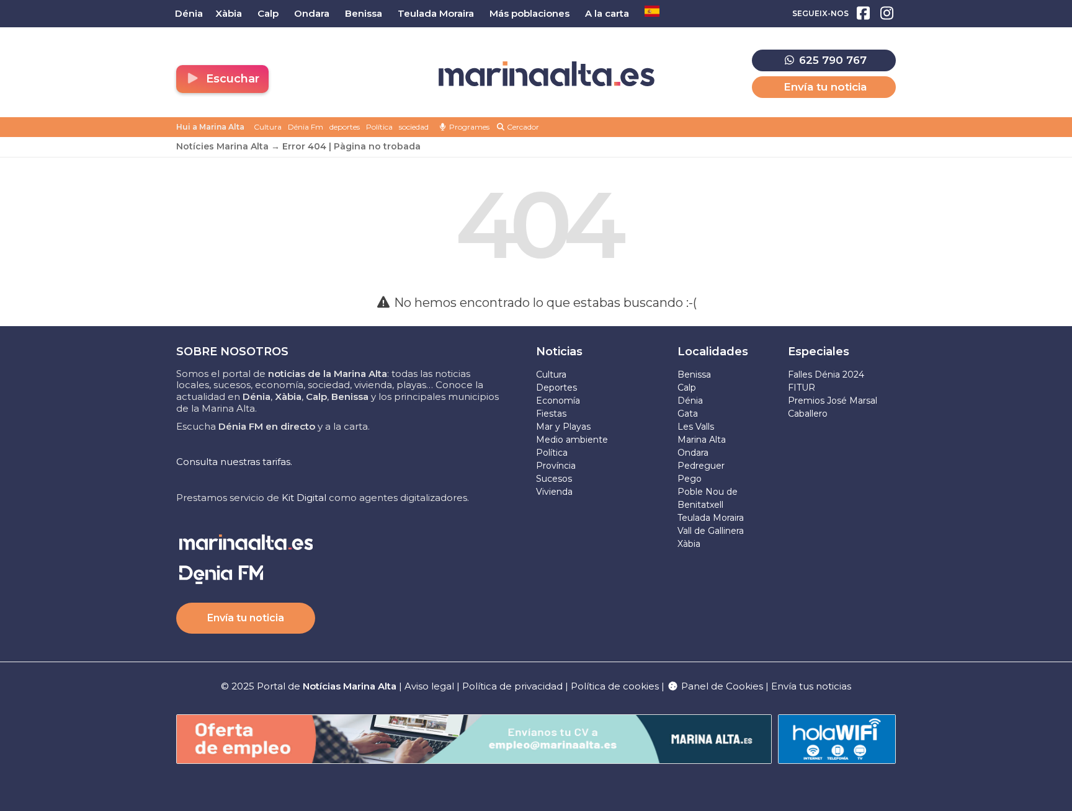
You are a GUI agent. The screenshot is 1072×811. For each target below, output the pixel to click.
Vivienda (554, 491)
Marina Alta (701, 439)
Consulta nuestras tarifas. (234, 462)
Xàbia (688, 543)
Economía (558, 400)
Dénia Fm (305, 126)
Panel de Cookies (721, 686)
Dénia (690, 400)
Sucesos (554, 478)
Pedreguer (701, 465)
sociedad (414, 126)
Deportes (556, 387)
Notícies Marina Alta (222, 146)
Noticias (559, 351)
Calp (686, 387)
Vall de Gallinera (710, 530)
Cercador (522, 126)
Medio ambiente (572, 439)
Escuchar (231, 79)
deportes (344, 126)
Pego (689, 478)
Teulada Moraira (710, 517)
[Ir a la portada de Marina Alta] (546, 74)
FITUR (801, 387)
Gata (687, 413)
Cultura (268, 126)
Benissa (694, 374)
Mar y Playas (563, 426)
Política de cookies (615, 686)
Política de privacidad (513, 686)
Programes (468, 126)
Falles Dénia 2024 (826, 374)
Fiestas (551, 413)
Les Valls (695, 426)
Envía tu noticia (825, 87)
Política (379, 126)
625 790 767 (831, 60)
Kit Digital (304, 497)
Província (556, 465)
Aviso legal (429, 686)
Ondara (692, 452)
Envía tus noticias (811, 686)
